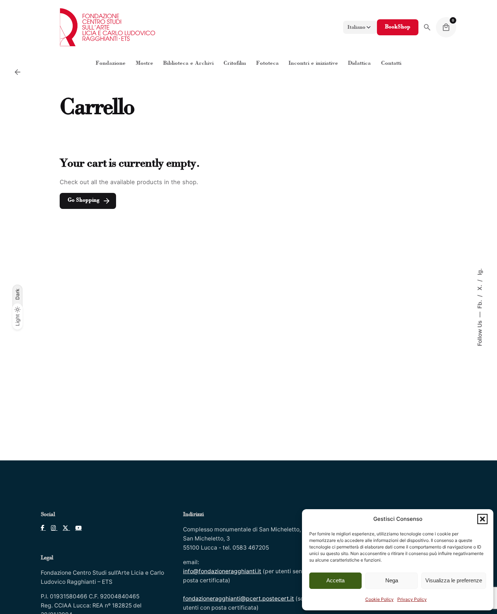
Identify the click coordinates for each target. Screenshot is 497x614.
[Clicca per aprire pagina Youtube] (75, 527)
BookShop (397, 27)
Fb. (479, 303)
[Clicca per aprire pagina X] (63, 527)
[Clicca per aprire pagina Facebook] (43, 527)
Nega (391, 580)
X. (479, 286)
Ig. (479, 271)
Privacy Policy (412, 599)
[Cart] (446, 27)
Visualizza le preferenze (453, 580)
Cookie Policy (379, 599)
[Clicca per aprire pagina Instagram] (51, 527)
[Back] (17, 72)
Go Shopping (83, 200)
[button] (482, 519)
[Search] (427, 27)
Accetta (335, 580)
